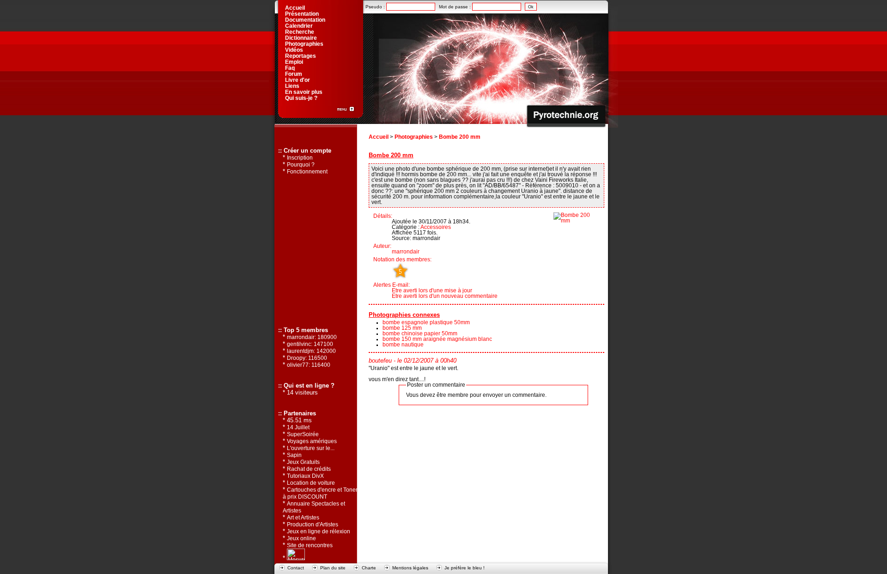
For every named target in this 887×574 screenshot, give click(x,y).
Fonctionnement (307, 171)
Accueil (379, 137)
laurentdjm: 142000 (311, 351)
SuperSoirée (303, 434)
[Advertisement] (315, 250)
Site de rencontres (310, 545)
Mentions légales (410, 567)
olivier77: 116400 (308, 365)
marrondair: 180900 (312, 337)
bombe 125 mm (402, 328)
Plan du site (333, 567)
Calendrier (299, 26)
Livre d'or (297, 80)
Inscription (300, 157)
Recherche (299, 32)
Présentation (302, 14)
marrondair (405, 251)
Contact (295, 567)
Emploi (294, 62)
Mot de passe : (455, 6)
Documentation (305, 20)
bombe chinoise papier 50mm (420, 333)
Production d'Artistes (312, 524)
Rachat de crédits (309, 469)
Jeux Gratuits (303, 462)
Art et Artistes (303, 517)
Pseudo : (375, 6)
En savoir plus (303, 92)
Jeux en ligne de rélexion (318, 531)
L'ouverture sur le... (310, 448)
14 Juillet (298, 427)
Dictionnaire (301, 38)
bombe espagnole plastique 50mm (426, 322)
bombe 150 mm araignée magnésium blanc (437, 339)
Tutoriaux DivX (305, 476)
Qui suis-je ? (301, 98)
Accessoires (435, 227)
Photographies (414, 137)
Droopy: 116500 (307, 358)
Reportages (300, 56)
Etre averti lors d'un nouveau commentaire (445, 296)
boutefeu (380, 361)
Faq (290, 68)
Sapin (294, 455)
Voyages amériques (312, 441)
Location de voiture (311, 483)
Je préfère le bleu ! (464, 567)
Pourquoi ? (301, 164)
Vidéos (294, 50)
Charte (369, 567)
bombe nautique (403, 344)
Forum (293, 74)
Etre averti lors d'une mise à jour (432, 290)
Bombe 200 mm (459, 137)
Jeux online (301, 538)
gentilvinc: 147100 (310, 344)
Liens (292, 86)
